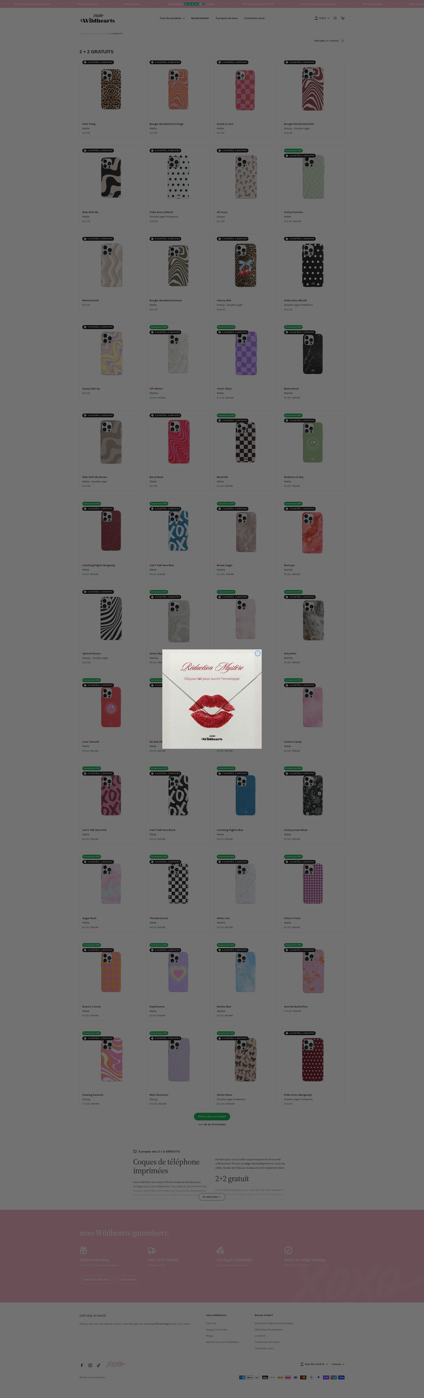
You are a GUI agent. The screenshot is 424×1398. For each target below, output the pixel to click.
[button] (212, 699)
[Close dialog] (257, 653)
